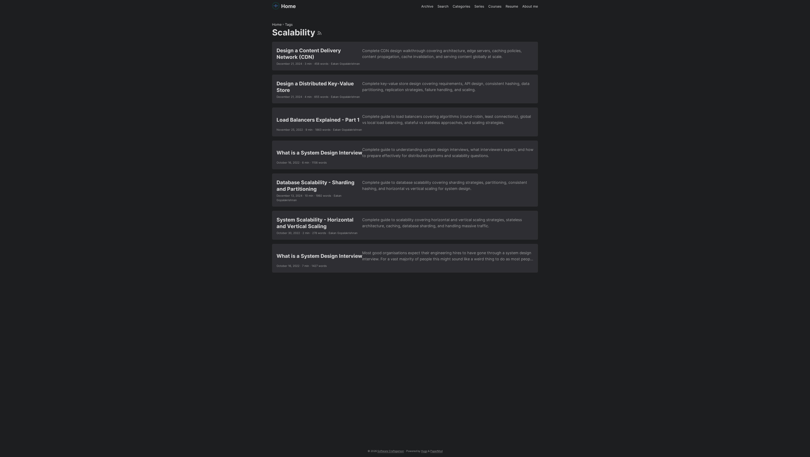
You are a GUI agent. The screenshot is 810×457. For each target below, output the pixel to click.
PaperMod (436, 451)
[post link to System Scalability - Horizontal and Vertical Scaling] (405, 225)
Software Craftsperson (390, 451)
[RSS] (319, 32)
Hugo (424, 451)
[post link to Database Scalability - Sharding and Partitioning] (405, 190)
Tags (289, 24)
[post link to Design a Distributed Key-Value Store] (405, 89)
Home (288, 6)
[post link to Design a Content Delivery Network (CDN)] (405, 56)
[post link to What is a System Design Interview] (405, 155)
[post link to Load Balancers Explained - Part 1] (405, 122)
